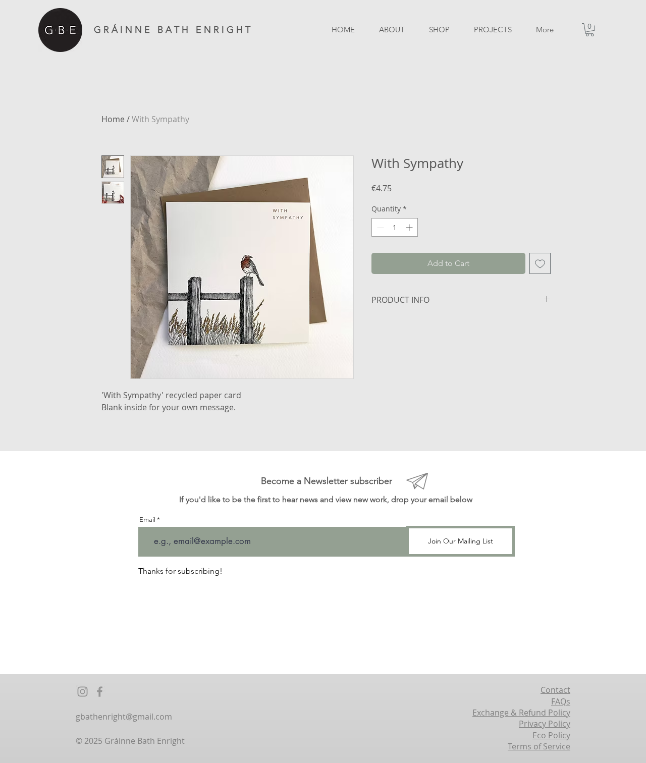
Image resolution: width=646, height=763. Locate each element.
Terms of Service (539, 746)
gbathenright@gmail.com (124, 716)
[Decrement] (379, 227)
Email (147, 519)
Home (113, 119)
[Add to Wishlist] (540, 263)
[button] (590, 29)
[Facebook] (99, 691)
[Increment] (410, 227)
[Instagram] (82, 691)
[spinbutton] (395, 227)
